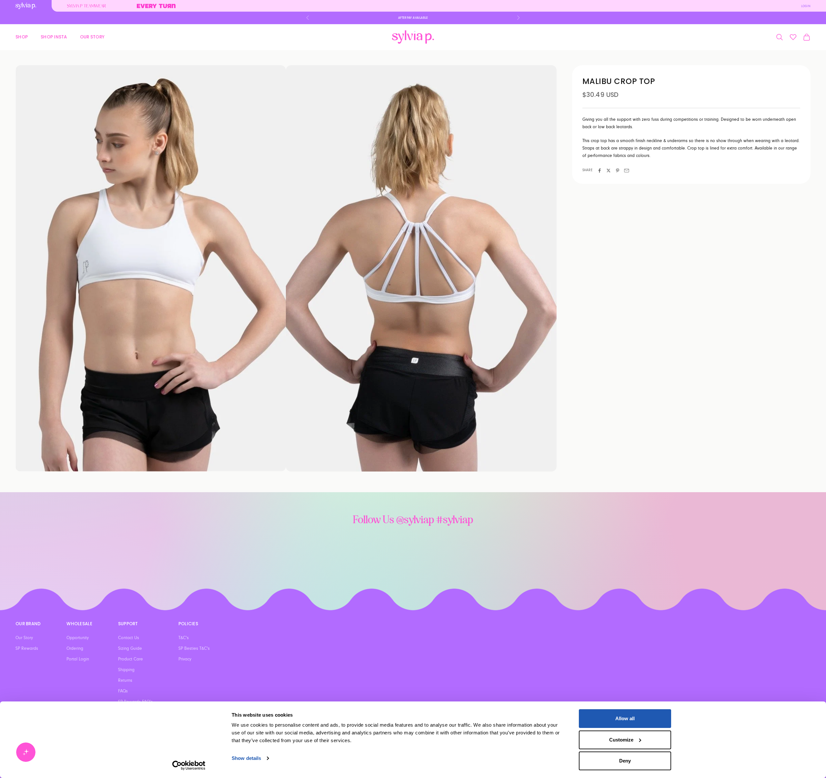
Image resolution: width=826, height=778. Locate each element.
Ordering (74, 648)
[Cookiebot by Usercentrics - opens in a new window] (189, 765)
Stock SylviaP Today (413, 18)
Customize (621, 739)
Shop (21, 37)
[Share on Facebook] (599, 170)
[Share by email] (626, 170)
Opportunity (77, 637)
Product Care (130, 659)
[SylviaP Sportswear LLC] (413, 37)
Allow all (625, 718)
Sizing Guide (130, 648)
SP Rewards (26, 648)
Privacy (184, 659)
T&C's (183, 637)
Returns (125, 680)
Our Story (92, 37)
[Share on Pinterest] (617, 170)
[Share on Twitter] (608, 170)
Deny (625, 760)
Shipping (126, 669)
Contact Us (128, 637)
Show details (246, 758)
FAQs (123, 691)
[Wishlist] (793, 37)
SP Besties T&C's (194, 648)
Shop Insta (54, 37)
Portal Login (77, 659)
